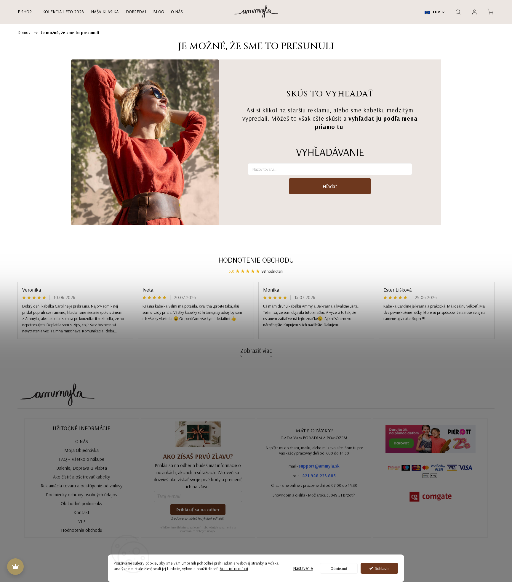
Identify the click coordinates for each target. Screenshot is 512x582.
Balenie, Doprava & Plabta (81, 468)
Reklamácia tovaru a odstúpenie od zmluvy (81, 486)
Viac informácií (234, 568)
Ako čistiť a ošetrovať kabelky (81, 477)
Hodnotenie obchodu (256, 260)
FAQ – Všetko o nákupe (81, 459)
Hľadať (330, 186)
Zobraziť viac (256, 350)
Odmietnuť (339, 568)
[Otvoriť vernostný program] (15, 566)
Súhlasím (382, 568)
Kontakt (81, 512)
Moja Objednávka (81, 450)
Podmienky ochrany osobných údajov (81, 494)
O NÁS (81, 441)
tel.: (314, 475)
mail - (314, 466)
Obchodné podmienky (81, 503)
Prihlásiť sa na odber (198, 510)
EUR (436, 11)
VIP (81, 521)
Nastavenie (303, 568)
